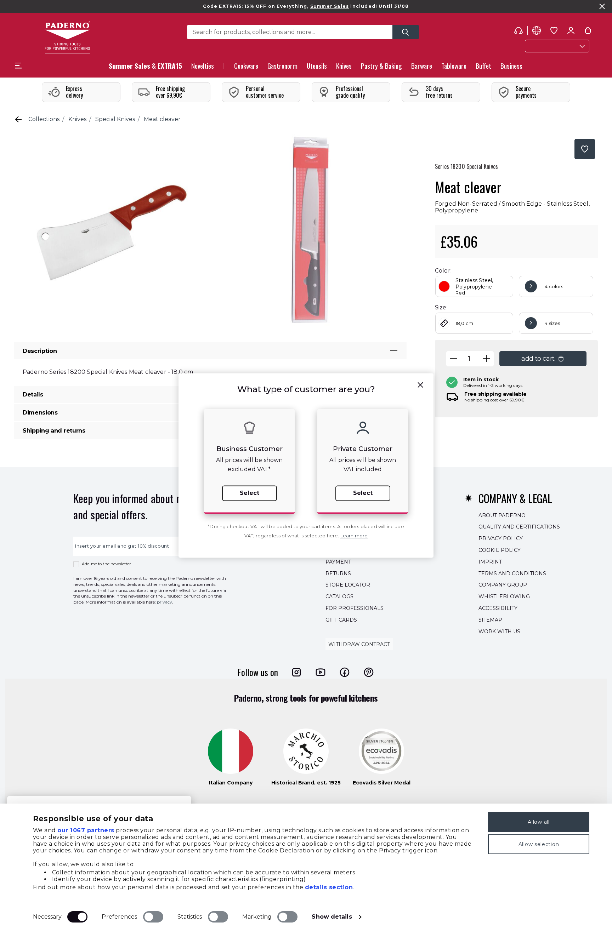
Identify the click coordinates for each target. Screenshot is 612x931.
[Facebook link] (344, 672)
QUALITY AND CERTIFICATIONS (519, 527)
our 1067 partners (85, 830)
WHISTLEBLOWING (504, 596)
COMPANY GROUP (502, 585)
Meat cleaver (162, 119)
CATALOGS (339, 596)
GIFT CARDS (341, 620)
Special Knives (115, 119)
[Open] (405, 32)
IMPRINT (490, 562)
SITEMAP (490, 620)
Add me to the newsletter (106, 563)
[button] (202, 68)
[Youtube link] (320, 672)
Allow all (538, 822)
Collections (44, 119)
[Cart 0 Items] (588, 32)
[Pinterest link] (368, 672)
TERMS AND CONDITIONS (512, 573)
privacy (164, 602)
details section (329, 887)
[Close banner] (602, 6)
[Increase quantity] (486, 358)
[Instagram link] (296, 672)
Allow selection (538, 844)
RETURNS (338, 573)
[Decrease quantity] (453, 358)
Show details (332, 916)
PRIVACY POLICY (500, 538)
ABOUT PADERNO (502, 515)
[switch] (153, 917)
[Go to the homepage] (67, 37)
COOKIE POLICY (499, 550)
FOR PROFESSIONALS (354, 608)
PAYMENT (338, 562)
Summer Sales (329, 6)
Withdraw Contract (359, 644)
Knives (77, 119)
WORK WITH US (499, 631)
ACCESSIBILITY (497, 608)
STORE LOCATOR (347, 585)
